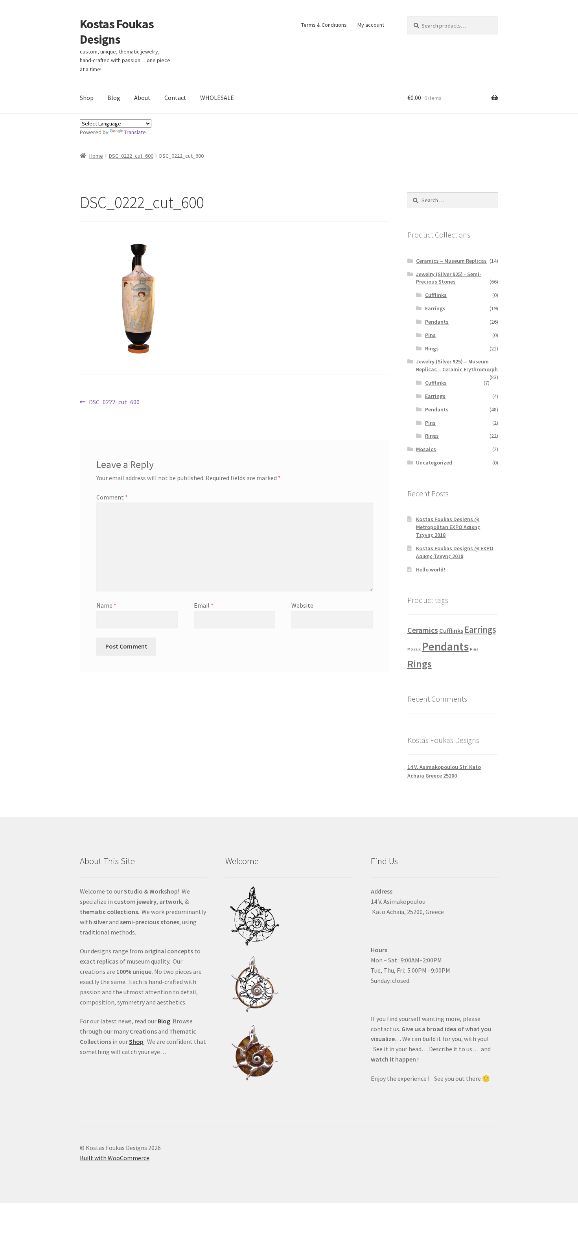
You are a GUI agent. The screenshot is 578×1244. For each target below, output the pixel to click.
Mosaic (414, 649)
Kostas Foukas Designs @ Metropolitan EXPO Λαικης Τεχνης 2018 (448, 527)
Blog (113, 97)
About (142, 97)
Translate (135, 132)
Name (106, 605)
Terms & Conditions (324, 24)
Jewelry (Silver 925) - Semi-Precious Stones (448, 278)
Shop (87, 97)
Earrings (435, 308)
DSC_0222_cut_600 (131, 155)
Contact (175, 97)
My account (370, 24)
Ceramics (422, 630)
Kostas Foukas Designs (117, 31)
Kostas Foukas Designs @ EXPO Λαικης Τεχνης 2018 (454, 552)
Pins (430, 335)
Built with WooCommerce (114, 1158)
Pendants (437, 321)
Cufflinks (436, 295)
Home (96, 155)
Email (204, 605)
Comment (112, 497)
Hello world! (430, 569)
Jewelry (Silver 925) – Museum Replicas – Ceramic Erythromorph (457, 365)
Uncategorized (434, 462)
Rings (432, 348)
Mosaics (426, 449)
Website (302, 605)
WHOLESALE (217, 97)
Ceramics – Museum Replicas (451, 260)
